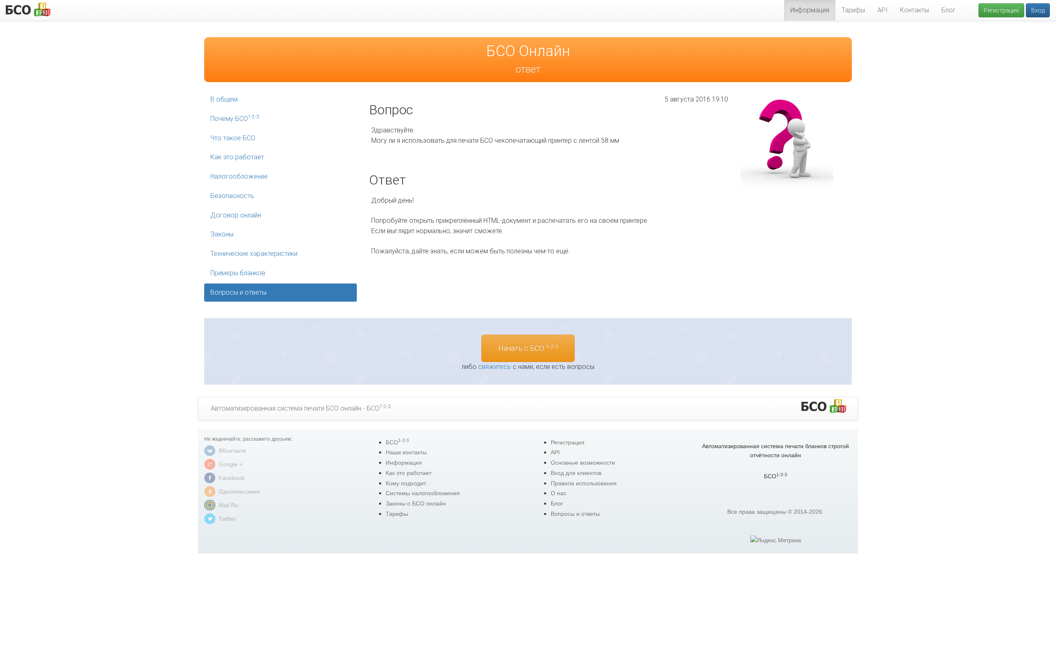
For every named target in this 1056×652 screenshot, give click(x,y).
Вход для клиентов (576, 473)
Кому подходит (406, 483)
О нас (558, 493)
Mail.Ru (228, 505)
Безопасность (232, 196)
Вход (1037, 10)
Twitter (227, 518)
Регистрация (1001, 10)
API (882, 10)
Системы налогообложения (423, 493)
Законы (221, 234)
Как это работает (237, 157)
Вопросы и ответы (238, 292)
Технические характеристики (253, 253)
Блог (948, 10)
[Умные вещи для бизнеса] (823, 406)
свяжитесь (494, 367)
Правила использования (584, 483)
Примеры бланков (237, 273)
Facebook (232, 478)
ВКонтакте (232, 450)
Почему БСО (234, 118)
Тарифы (853, 10)
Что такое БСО (232, 138)
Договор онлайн (235, 215)
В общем (224, 99)
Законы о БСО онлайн (416, 503)
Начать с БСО (528, 348)
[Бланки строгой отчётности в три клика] (28, 9)
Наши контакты (406, 452)
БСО (397, 442)
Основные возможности (583, 462)
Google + (231, 464)
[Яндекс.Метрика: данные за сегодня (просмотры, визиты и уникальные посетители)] (775, 540)
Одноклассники (239, 491)
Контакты (914, 10)
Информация (809, 10)
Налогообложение (239, 176)
